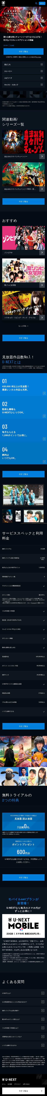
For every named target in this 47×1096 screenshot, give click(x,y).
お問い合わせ (26, 1084)
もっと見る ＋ (23, 326)
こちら (39, 57)
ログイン (42, 3)
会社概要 (10, 1084)
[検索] (36, 3)
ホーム (3, 1084)
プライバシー (17, 1084)
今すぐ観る (23, 51)
